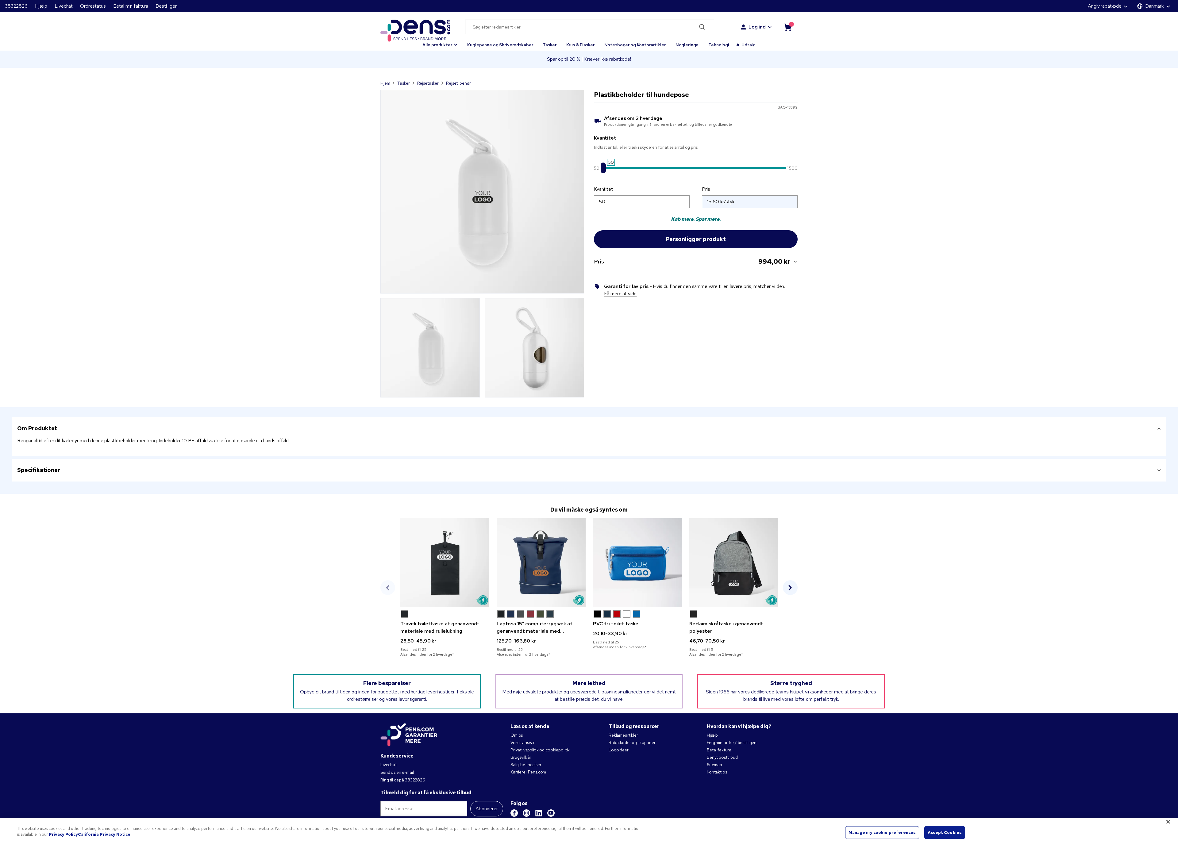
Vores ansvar (522, 742)
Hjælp (41, 6)
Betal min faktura (130, 6)
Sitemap (714, 764)
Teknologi (718, 45)
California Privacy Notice (104, 834)
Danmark (1154, 6)
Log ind (757, 27)
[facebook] (514, 813)
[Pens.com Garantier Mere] (408, 734)
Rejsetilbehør (458, 83)
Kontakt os (717, 772)
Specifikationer (38, 470)
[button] (440, 42)
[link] (444, 587)
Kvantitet (603, 189)
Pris (706, 189)
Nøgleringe (687, 45)
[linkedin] (538, 813)
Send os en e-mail (397, 772)
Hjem (385, 83)
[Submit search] (702, 27)
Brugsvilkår (520, 757)
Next (790, 587)
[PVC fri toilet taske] (637, 562)
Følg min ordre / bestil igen (731, 742)
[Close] (1168, 821)
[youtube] (551, 813)
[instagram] (526, 813)
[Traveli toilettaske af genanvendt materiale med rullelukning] (444, 562)
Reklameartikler (623, 735)
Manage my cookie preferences (882, 832)
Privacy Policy (63, 834)
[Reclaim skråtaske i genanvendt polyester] (733, 562)
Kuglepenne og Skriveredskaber (500, 45)
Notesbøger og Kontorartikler (635, 45)
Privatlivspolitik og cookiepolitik (540, 750)
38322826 (16, 6)
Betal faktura (719, 750)
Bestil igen (166, 6)
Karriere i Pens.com (528, 772)
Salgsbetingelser (525, 764)
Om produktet (37, 428)
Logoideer (619, 750)
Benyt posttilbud (722, 757)
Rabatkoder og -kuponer (632, 742)
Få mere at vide (620, 293)
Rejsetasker (428, 83)
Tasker (549, 45)
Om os (516, 735)
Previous (387, 587)
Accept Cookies (945, 832)
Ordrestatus (93, 6)
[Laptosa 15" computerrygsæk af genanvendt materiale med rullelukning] (541, 562)
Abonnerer (486, 808)
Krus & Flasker (580, 45)
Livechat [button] (64, 6)
